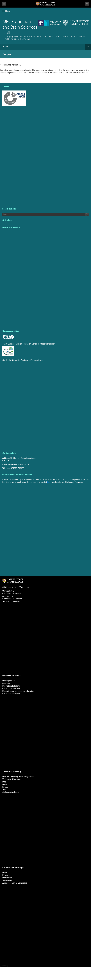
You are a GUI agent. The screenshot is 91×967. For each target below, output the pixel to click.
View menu (4, 4)
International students (11, 686)
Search (87, 4)
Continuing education (11, 689)
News (4, 784)
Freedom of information (12, 599)
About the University (11, 771)
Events (5, 787)
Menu (5, 47)
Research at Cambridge (12, 867)
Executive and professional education (18, 691)
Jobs (4, 790)
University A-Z (8, 591)
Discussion (7, 878)
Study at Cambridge (11, 675)
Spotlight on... (8, 880)
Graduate (6, 683)
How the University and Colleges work (18, 777)
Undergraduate (8, 681)
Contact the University (11, 594)
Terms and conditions (11, 601)
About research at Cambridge (14, 883)
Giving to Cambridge (11, 792)
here (49, 482)
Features (6, 875)
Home (7, 11)
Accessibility (7, 596)
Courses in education (11, 694)
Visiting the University (11, 779)
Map (4, 782)
